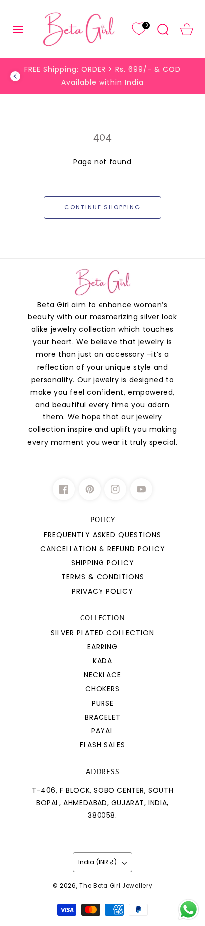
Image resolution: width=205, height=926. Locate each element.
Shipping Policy (102, 563)
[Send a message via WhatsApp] (188, 909)
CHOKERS (102, 689)
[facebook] (64, 489)
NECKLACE (102, 675)
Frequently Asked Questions (102, 535)
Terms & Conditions (102, 577)
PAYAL (102, 731)
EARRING (102, 647)
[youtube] (141, 489)
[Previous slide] (15, 76)
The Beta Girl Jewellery (115, 886)
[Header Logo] (78, 29)
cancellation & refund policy (102, 549)
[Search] (162, 29)
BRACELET (103, 717)
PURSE (103, 703)
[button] (18, 29)
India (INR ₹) (97, 862)
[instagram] (115, 489)
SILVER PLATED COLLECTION (102, 633)
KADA (102, 661)
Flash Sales (102, 745)
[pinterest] (90, 489)
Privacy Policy (102, 591)
